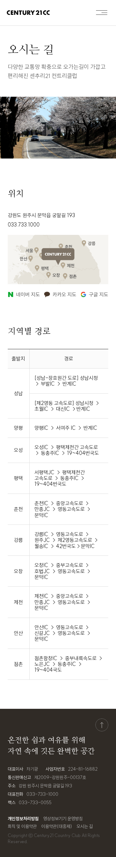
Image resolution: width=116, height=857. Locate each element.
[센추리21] (28, 12)
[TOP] (101, 724)
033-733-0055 (35, 802)
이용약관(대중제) (56, 826)
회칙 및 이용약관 (22, 826)
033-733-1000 (42, 794)
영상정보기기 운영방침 (63, 818)
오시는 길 (84, 826)
